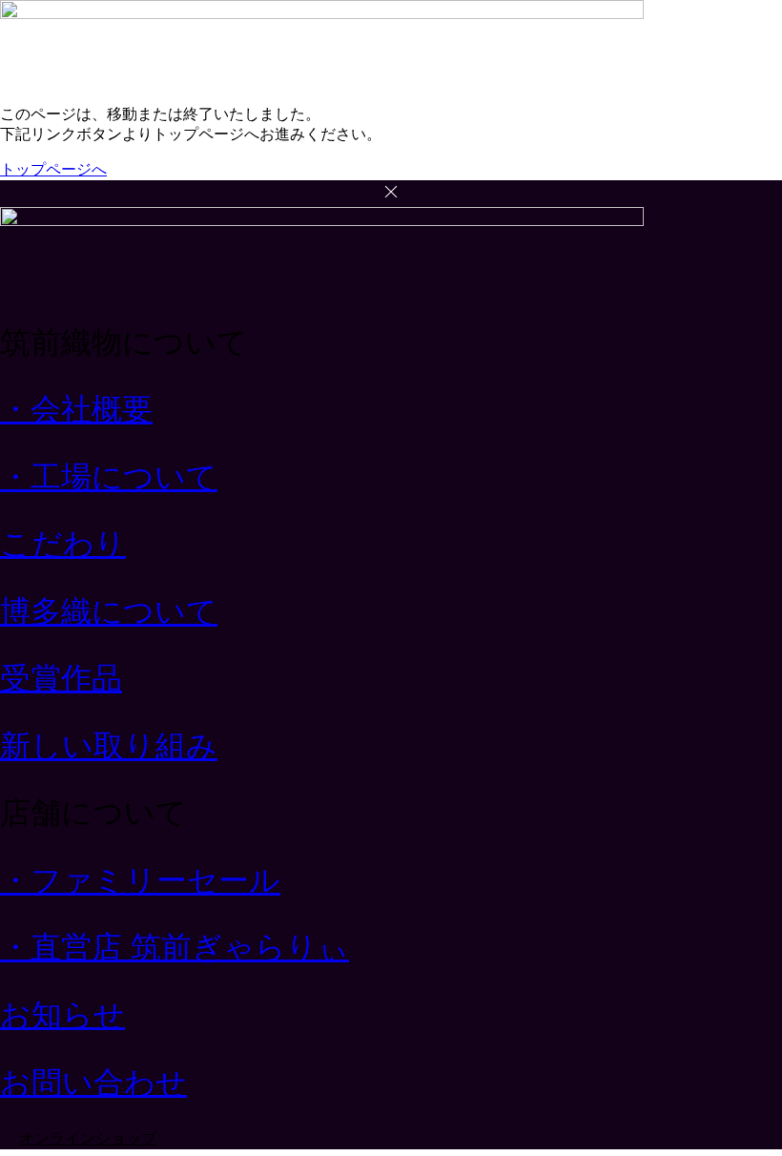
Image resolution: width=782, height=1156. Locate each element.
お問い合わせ (93, 1082)
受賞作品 (61, 678)
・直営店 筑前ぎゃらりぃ (174, 947)
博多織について (108, 611)
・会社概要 (76, 409)
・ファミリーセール (140, 880)
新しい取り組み (108, 746)
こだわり (63, 543)
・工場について (108, 477)
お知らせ (62, 1015)
